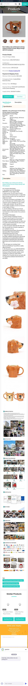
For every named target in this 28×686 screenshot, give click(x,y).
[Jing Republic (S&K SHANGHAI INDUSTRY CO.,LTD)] (6, 4)
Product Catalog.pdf (14, 70)
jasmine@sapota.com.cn (8, 1)
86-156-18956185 (23, 1)
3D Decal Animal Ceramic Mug (11, 586)
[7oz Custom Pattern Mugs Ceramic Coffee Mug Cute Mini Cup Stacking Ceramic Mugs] (8, 604)
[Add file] (2, 683)
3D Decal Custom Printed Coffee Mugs (13, 580)
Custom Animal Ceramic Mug (11, 583)
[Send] (26, 683)
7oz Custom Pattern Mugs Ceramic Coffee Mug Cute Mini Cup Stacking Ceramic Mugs (8, 613)
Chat (25, 4)
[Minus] (26, 649)
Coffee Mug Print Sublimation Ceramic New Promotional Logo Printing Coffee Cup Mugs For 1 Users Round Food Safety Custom (20, 613)
